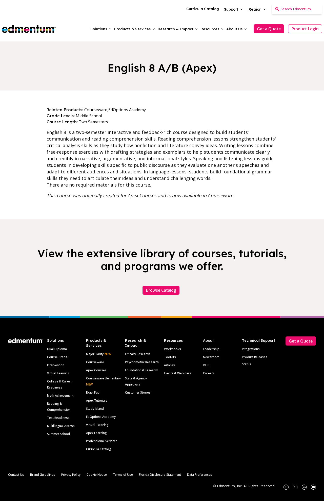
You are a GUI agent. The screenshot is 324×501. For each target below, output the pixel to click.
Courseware (95, 362)
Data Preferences (199, 474)
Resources (173, 340)
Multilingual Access (61, 426)
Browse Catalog (161, 290)
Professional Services (101, 441)
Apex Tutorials (96, 400)
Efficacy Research (137, 354)
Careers (209, 373)
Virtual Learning (58, 373)
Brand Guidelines (42, 474)
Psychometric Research (142, 362)
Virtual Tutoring (97, 425)
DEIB (206, 365)
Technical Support (258, 340)
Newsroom (211, 357)
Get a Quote (269, 29)
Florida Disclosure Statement (160, 474)
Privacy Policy (70, 474)
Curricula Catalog (98, 449)
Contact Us (16, 474)
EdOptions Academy (101, 417)
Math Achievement (60, 395)
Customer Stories (138, 392)
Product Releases (254, 357)
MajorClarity (95, 354)
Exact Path (93, 392)
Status (246, 364)
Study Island (95, 408)
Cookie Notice (97, 474)
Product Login (305, 29)
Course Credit (57, 357)
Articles (169, 365)
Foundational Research (141, 370)
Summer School (58, 434)
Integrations (251, 349)
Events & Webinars (177, 373)
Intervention (55, 365)
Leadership (211, 349)
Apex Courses (96, 370)
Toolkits (170, 357)
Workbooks (172, 349)
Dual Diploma (57, 349)
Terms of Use (123, 474)
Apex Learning (96, 433)
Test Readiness (58, 418)
